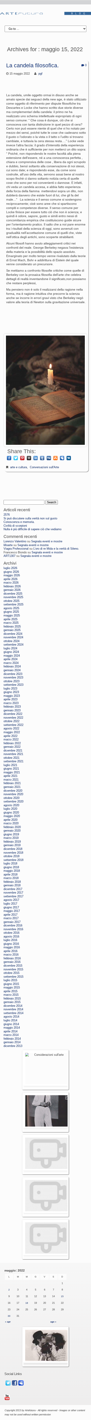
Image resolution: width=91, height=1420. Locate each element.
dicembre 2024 (13, 633)
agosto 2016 (11, 936)
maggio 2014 (12, 1027)
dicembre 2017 (13, 889)
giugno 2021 (11, 768)
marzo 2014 (11, 1035)
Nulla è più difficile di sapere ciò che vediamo (32, 529)
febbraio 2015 (12, 998)
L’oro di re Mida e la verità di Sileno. (56, 548)
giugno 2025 (11, 611)
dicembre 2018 (13, 849)
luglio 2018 (10, 863)
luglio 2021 (10, 765)
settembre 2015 (13, 976)
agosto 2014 (11, 1016)
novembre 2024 (13, 637)
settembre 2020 (13, 801)
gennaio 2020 (12, 830)
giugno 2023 (11, 692)
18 (26, 1303)
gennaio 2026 (12, 590)
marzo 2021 (11, 779)
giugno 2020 (11, 812)
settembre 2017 (13, 896)
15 (62, 1296)
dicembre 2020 (13, 790)
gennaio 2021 (12, 787)
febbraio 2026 (12, 586)
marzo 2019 (11, 838)
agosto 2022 (11, 728)
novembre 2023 (13, 677)
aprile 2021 (10, 776)
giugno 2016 (11, 943)
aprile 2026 (10, 579)
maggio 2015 (12, 987)
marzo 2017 (11, 918)
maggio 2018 (12, 870)
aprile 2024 (10, 659)
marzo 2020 (11, 823)
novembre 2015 (13, 969)
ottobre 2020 (11, 798)
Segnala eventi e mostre (46, 541)
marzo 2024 (11, 663)
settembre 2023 (13, 684)
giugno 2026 (11, 571)
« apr (8, 1321)
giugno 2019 (11, 834)
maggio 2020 (12, 816)
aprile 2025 (10, 619)
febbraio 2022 (12, 743)
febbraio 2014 (12, 1038)
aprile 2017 (10, 914)
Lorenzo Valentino (15, 541)
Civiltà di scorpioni (15, 525)
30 (9, 1316)
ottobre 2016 (11, 932)
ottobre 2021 (11, 757)
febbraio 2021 (12, 783)
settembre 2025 (13, 604)
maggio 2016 (12, 947)
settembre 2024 (13, 644)
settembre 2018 (13, 860)
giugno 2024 (11, 652)
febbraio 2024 (12, 666)
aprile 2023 (10, 699)
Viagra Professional (16, 548)
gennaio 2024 (12, 670)
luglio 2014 (10, 1020)
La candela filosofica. (32, 65)
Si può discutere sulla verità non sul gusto (30, 518)
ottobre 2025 (11, 601)
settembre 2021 (13, 761)
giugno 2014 (11, 1024)
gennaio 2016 (12, 962)
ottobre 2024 (11, 641)
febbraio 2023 (12, 706)
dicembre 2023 (13, 674)
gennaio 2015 (12, 1002)
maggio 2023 (12, 695)
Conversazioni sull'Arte (44, 467)
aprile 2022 (10, 736)
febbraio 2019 (12, 841)
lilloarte (8, 545)
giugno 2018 (11, 867)
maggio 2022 (12, 732)
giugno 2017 (11, 907)
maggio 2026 (12, 575)
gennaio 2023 (12, 710)
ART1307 (9, 556)
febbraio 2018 (12, 881)
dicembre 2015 (13, 965)
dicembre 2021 (13, 750)
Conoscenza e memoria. (19, 522)
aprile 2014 (10, 1031)
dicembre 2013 (13, 1046)
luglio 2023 (10, 688)
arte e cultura (18, 467)
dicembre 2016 (13, 925)
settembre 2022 (13, 725)
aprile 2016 (10, 951)
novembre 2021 (13, 754)
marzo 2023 (11, 703)
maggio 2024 (12, 655)
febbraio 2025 (12, 626)
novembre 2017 (13, 892)
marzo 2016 (11, 954)
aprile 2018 (10, 874)
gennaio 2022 (12, 746)
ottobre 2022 (11, 721)
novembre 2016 (13, 929)
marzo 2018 (11, 878)
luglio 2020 (10, 808)
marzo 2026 (11, 582)
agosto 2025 (11, 608)
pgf (40, 73)
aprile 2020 (10, 819)
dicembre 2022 (13, 714)
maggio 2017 (12, 911)
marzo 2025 (11, 622)
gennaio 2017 (12, 922)
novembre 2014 (13, 1009)
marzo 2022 (11, 739)
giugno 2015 (11, 984)
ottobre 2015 (11, 973)
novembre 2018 (13, 852)
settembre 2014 (13, 1013)
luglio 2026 (10, 568)
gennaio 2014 (12, 1042)
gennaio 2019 (12, 845)
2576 (7, 514)
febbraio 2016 (12, 958)
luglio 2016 (10, 940)
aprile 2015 (10, 991)
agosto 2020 (11, 805)
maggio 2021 (12, 772)
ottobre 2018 (11, 856)
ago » (53, 1321)
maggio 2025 (12, 615)
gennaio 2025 (12, 630)
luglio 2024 (10, 648)
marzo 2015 (11, 994)
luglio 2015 (10, 980)
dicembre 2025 (13, 593)
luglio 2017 (10, 903)
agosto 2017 (11, 900)
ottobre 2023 (11, 681)
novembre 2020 (13, 794)
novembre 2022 (13, 717)
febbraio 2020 (12, 827)
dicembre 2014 (13, 1005)
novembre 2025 (13, 597)
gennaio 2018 (12, 885)
